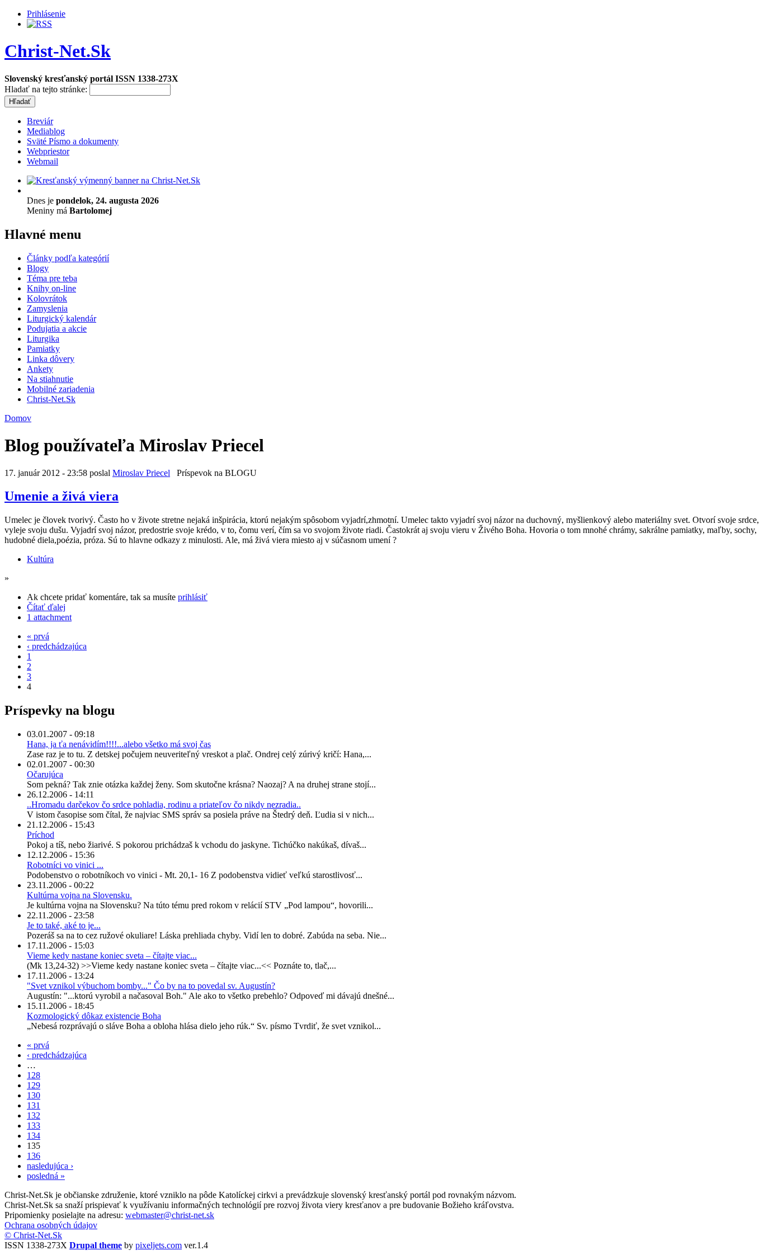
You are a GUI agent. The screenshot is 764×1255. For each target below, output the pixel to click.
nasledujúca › (50, 1166)
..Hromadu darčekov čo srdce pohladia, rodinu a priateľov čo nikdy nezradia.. (164, 804)
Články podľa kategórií (68, 258)
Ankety (40, 369)
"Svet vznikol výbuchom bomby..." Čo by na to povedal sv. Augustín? (151, 985)
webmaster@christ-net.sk (169, 1215)
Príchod (40, 834)
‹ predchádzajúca (57, 646)
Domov (17, 418)
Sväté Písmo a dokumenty (73, 141)
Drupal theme (95, 1245)
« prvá (38, 636)
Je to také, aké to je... (64, 925)
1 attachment (49, 617)
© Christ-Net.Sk (33, 1235)
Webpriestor (48, 151)
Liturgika (43, 338)
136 (33, 1155)
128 (33, 1075)
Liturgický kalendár (61, 318)
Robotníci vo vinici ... (65, 865)
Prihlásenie (46, 13)
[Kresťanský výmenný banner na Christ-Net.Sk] (113, 180)
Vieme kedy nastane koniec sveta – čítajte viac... (112, 955)
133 (33, 1125)
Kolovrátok (47, 298)
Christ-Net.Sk (57, 51)
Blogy (38, 268)
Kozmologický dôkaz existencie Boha (94, 1016)
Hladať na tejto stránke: (46, 89)
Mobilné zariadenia (61, 389)
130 (33, 1095)
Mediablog (46, 131)
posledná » (46, 1176)
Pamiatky (43, 348)
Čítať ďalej (46, 607)
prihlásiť (192, 597)
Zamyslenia (47, 308)
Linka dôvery (50, 359)
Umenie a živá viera (61, 496)
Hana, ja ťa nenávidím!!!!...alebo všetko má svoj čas (119, 744)
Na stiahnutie (50, 379)
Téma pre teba (52, 278)
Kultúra (40, 559)
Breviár (40, 121)
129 (33, 1085)
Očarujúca (45, 774)
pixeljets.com (158, 1245)
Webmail (42, 161)
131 (33, 1105)
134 (33, 1135)
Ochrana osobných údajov (50, 1225)
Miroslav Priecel (141, 473)
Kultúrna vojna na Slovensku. (79, 895)
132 (33, 1115)
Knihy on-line (51, 288)
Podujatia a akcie (57, 328)
